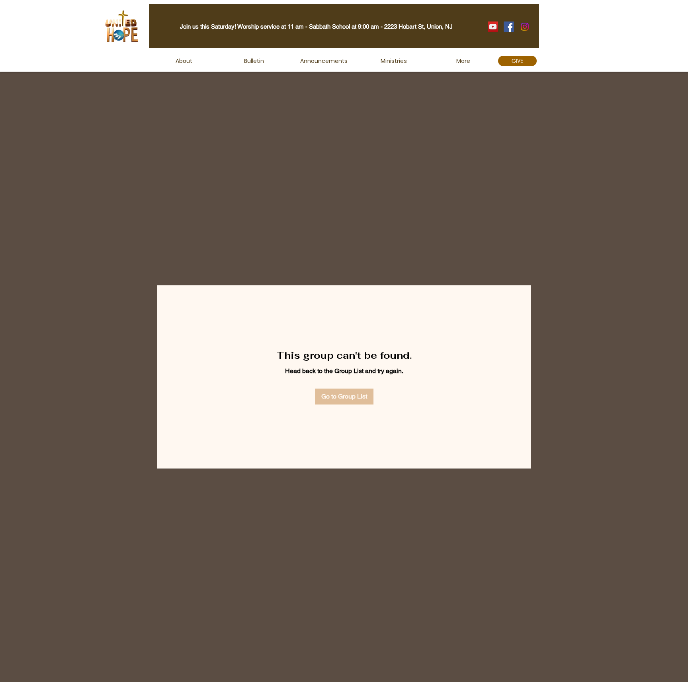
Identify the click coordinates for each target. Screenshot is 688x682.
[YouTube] (493, 26)
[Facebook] (509, 26)
